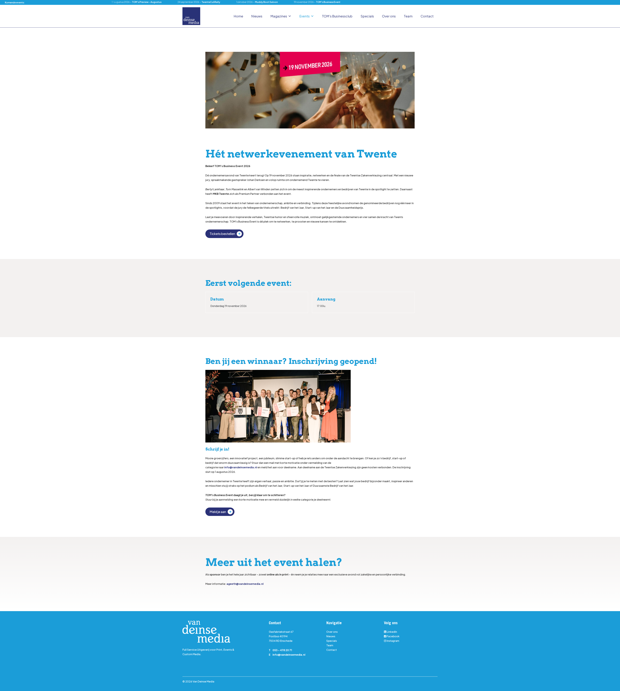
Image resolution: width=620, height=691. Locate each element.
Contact (427, 16)
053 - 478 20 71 (282, 650)
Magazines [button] (278, 16)
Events (304, 16)
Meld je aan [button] (218, 512)
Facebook (393, 636)
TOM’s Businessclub (337, 16)
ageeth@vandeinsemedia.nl (245, 583)
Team (408, 16)
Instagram (392, 640)
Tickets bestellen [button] (222, 234)
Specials (367, 16)
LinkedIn (392, 631)
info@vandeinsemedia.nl (240, 467)
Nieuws (256, 16)
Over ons (389, 16)
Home (238, 16)
